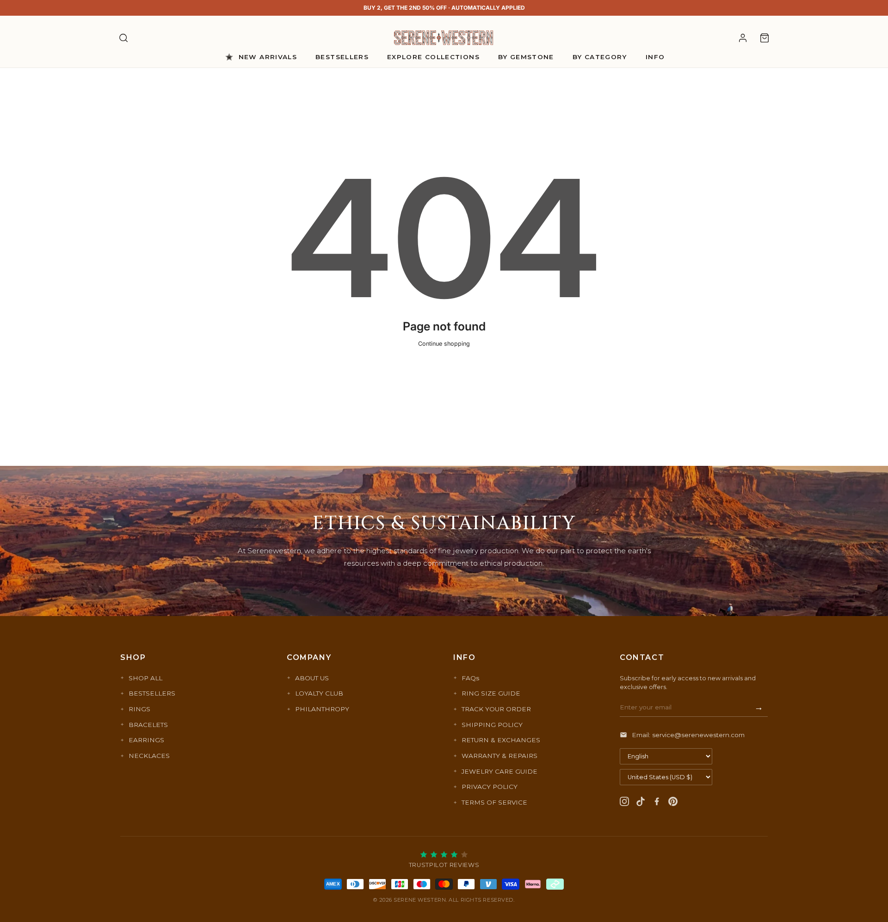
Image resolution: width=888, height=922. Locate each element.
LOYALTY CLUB (319, 693)
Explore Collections (433, 57)
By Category (600, 57)
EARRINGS (146, 740)
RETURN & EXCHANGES (501, 740)
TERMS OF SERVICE (494, 802)
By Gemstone (526, 57)
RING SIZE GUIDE (491, 693)
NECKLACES (149, 755)
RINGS (139, 709)
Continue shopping (444, 343)
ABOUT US (312, 678)
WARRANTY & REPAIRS (499, 755)
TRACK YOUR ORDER (496, 709)
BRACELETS (148, 724)
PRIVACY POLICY (490, 786)
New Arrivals (268, 57)
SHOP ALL (145, 678)
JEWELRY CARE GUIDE (499, 771)
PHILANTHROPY (322, 709)
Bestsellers (342, 57)
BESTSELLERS (152, 693)
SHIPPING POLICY (492, 724)
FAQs (470, 678)
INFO (655, 57)
